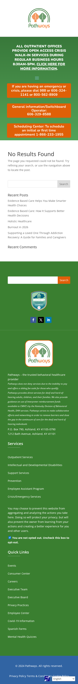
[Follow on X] (41, 320)
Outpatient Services (20, 457)
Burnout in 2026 (18, 227)
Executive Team (17, 589)
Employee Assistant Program (26, 488)
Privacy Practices (18, 605)
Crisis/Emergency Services (24, 496)
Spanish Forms (17, 629)
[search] (39, 184)
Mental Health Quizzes (22, 636)
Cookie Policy (61, 676)
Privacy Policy (17, 676)
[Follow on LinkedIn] (48, 320)
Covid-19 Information (21, 621)
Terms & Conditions (39, 676)
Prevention (14, 481)
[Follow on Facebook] (33, 320)
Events (12, 565)
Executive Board (18, 597)
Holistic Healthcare (20, 221)
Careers (13, 581)
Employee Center (18, 613)
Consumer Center (19, 573)
